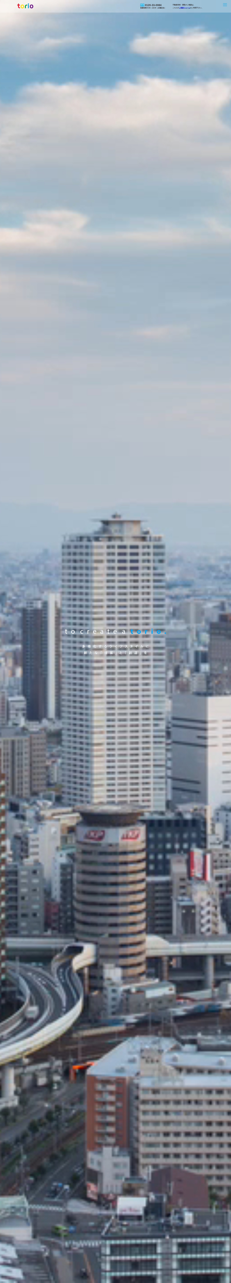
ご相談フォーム (184, 8)
